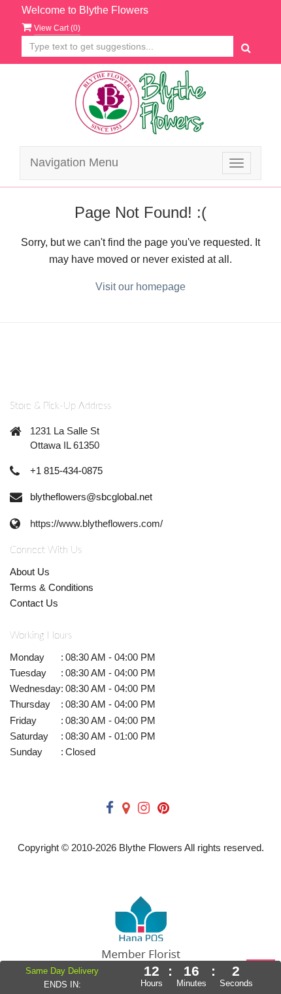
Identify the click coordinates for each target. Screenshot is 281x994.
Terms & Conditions (51, 587)
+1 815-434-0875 (66, 470)
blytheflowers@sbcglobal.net (91, 496)
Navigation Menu (74, 162)
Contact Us (34, 603)
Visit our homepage (140, 286)
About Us (30, 571)
